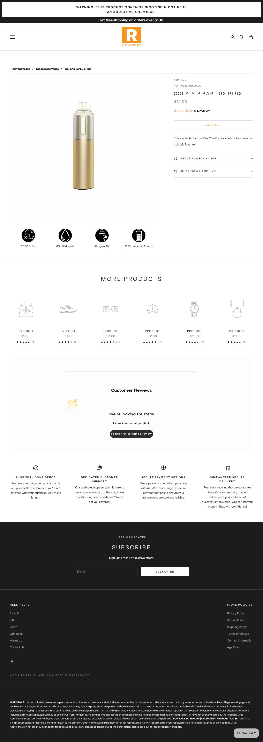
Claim (13, 627)
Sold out (213, 124)
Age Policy (234, 647)
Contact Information (240, 640)
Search (14, 613)
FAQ (12, 620)
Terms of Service (238, 634)
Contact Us (17, 647)
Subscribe (164, 571)
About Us (16, 640)
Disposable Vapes (47, 68)
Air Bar (180, 79)
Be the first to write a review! (131, 434)
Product (26, 331)
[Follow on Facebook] (12, 662)
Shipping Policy (237, 627)
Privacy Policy (236, 613)
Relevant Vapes (20, 68)
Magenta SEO (79, 675)
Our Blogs (16, 634)
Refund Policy (236, 620)
